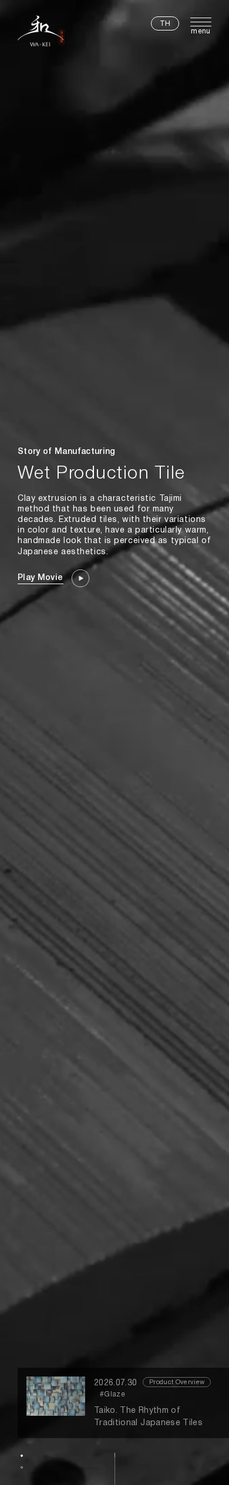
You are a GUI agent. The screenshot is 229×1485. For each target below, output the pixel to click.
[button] (22, 1456)
